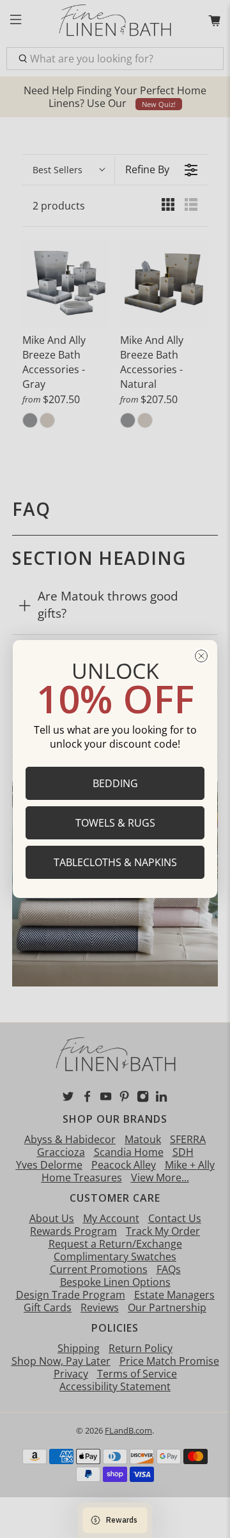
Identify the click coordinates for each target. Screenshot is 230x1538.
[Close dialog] (201, 656)
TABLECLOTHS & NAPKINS (115, 862)
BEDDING (115, 783)
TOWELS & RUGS (115, 823)
